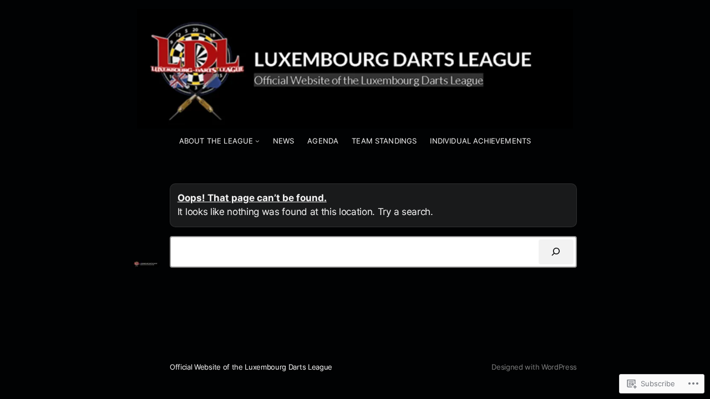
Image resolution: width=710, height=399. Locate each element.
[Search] (556, 252)
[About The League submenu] (257, 141)
